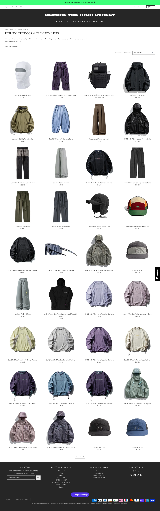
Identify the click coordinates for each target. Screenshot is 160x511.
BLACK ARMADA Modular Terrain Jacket (137, 139)
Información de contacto (120, 503)
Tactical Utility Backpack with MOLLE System (99, 95)
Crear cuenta (141, 7)
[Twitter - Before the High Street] (131, 475)
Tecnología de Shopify (57, 503)
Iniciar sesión (132, 7)
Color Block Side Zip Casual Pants (23, 183)
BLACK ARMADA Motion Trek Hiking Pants (61, 95)
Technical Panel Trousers (60, 183)
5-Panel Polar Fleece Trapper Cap (137, 227)
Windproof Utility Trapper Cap (99, 227)
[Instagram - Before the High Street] (138, 475)
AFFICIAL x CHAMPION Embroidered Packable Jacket (60, 315)
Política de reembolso (70, 503)
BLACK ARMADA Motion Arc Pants (61, 139)
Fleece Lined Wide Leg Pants (99, 139)
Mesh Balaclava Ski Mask (22, 95)
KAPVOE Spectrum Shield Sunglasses (61, 270)
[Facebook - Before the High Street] (134, 475)
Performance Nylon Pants (61, 227)
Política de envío (107, 503)
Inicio (6, 29)
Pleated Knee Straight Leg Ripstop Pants (137, 183)
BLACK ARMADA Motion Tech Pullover (99, 183)
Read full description (12, 46)
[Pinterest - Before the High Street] (141, 475)
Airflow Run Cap (137, 270)
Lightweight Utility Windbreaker (22, 139)
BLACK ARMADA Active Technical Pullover (22, 270)
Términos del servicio (96, 503)
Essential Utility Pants (23, 227)
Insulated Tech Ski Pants (23, 314)
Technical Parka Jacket (137, 95)
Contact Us (136, 471)
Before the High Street (43, 503)
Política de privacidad (83, 503)
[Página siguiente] (83, 456)
